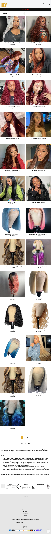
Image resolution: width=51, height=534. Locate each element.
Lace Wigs (25, 507)
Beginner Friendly (25, 509)
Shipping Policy (25, 501)
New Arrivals (25, 513)
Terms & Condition (25, 498)
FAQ (25, 503)
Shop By (25, 515)
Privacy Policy (25, 496)
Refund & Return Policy (25, 500)
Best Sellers (25, 511)
